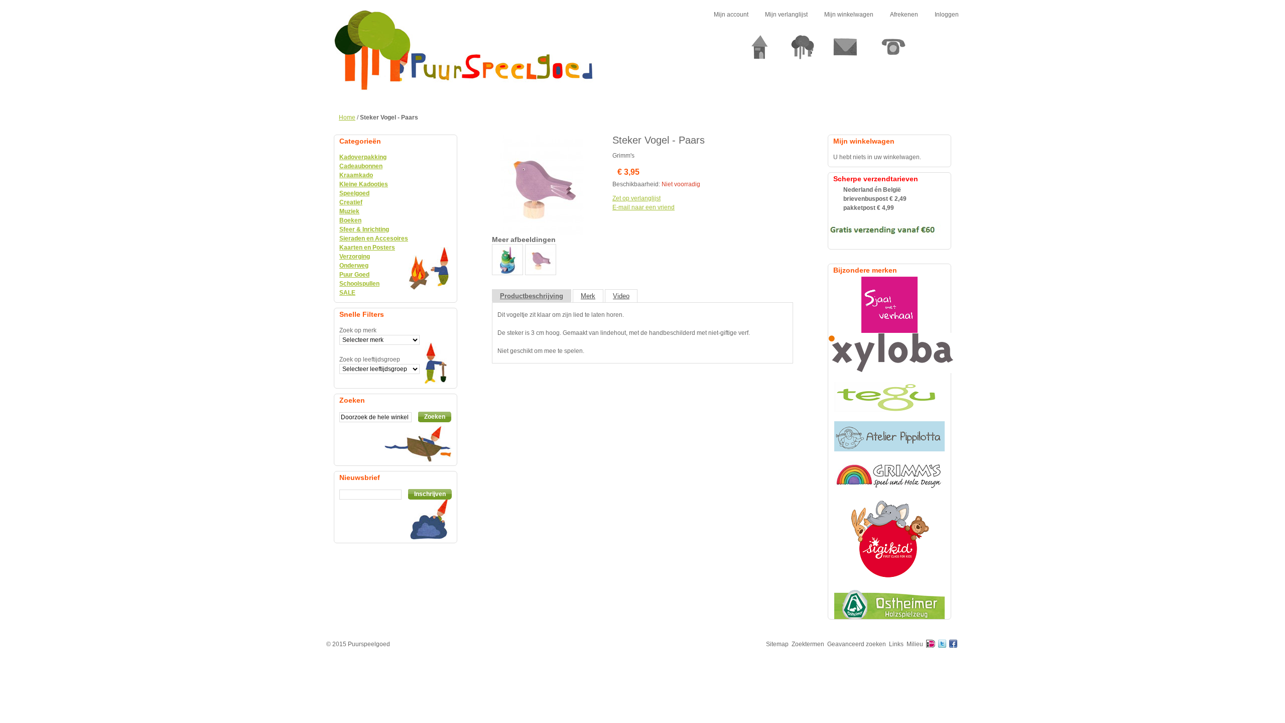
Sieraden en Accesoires (373, 238)
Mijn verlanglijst (786, 14)
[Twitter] (942, 644)
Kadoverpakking (363, 157)
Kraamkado (356, 175)
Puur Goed (354, 274)
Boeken (350, 220)
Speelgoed (354, 193)
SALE (347, 292)
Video (621, 296)
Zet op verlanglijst (636, 198)
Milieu (915, 644)
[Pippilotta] (889, 436)
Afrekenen (904, 14)
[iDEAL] (930, 644)
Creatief (350, 202)
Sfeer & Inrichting (364, 229)
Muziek (349, 211)
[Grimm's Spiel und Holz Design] (889, 475)
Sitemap (777, 644)
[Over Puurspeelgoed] (802, 51)
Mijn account (731, 14)
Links (896, 644)
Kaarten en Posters (367, 247)
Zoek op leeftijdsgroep (369, 359)
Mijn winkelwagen (848, 14)
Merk (588, 296)
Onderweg (353, 265)
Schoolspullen (359, 283)
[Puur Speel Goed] (463, 50)
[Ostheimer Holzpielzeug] (889, 604)
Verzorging (354, 256)
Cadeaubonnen (360, 166)
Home (347, 117)
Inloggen (947, 14)
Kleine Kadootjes (363, 184)
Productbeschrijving (531, 296)
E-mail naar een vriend (643, 207)
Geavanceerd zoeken (856, 644)
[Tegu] (889, 397)
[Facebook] (953, 644)
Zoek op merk (357, 330)
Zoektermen (808, 644)
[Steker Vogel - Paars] (542, 139)
